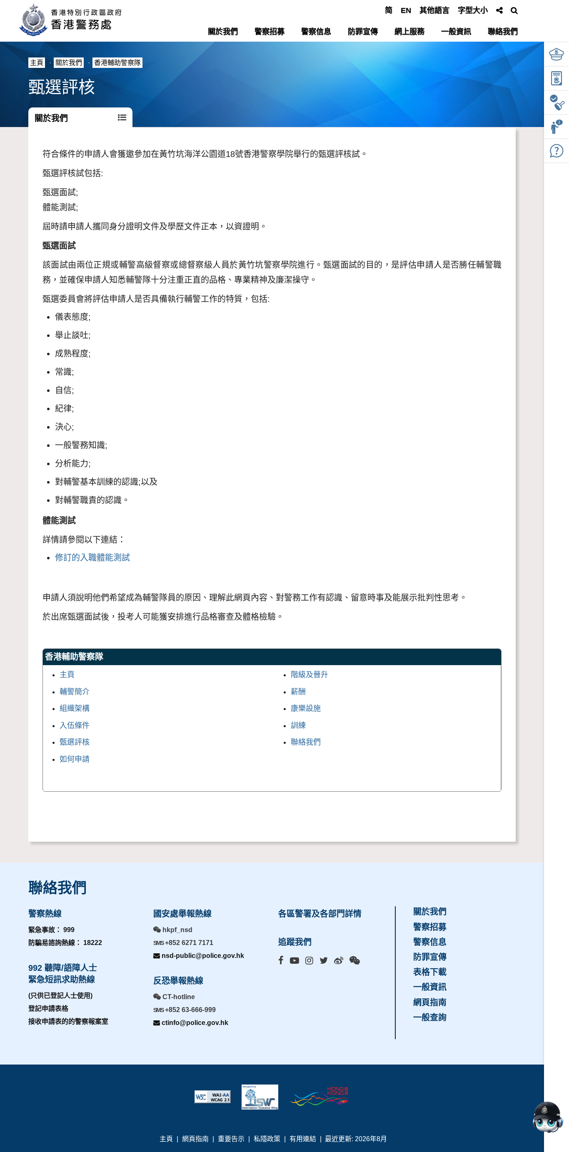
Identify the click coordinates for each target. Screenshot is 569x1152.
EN (406, 10)
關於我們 (223, 31)
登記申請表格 (48, 1008)
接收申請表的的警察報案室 (68, 1021)
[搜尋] (514, 10)
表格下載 (430, 972)
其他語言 (434, 10)
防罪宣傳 (363, 31)
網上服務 (409, 31)
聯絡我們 (503, 31)
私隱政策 (267, 1138)
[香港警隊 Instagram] (309, 960)
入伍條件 (75, 725)
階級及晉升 (309, 675)
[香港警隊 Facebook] (281, 960)
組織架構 (75, 708)
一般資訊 (456, 31)
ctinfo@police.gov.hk (194, 1022)
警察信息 (316, 31)
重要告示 (231, 1138)
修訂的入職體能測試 (92, 557)
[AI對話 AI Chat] (547, 1117)
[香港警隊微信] (354, 960)
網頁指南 (430, 1002)
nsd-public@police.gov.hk (202, 955)
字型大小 (473, 10)
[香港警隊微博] (338, 960)
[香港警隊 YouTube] (294, 960)
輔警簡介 (75, 692)
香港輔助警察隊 (117, 62)
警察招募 (269, 31)
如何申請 (75, 759)
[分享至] (499, 10)
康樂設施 (306, 708)
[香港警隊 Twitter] (323, 960)
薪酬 (298, 692)
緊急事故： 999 (51, 929)
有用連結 (302, 1138)
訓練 (298, 725)
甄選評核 (75, 742)
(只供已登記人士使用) (60, 995)
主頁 (36, 62)
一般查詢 (430, 1017)
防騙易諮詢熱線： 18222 (65, 942)
